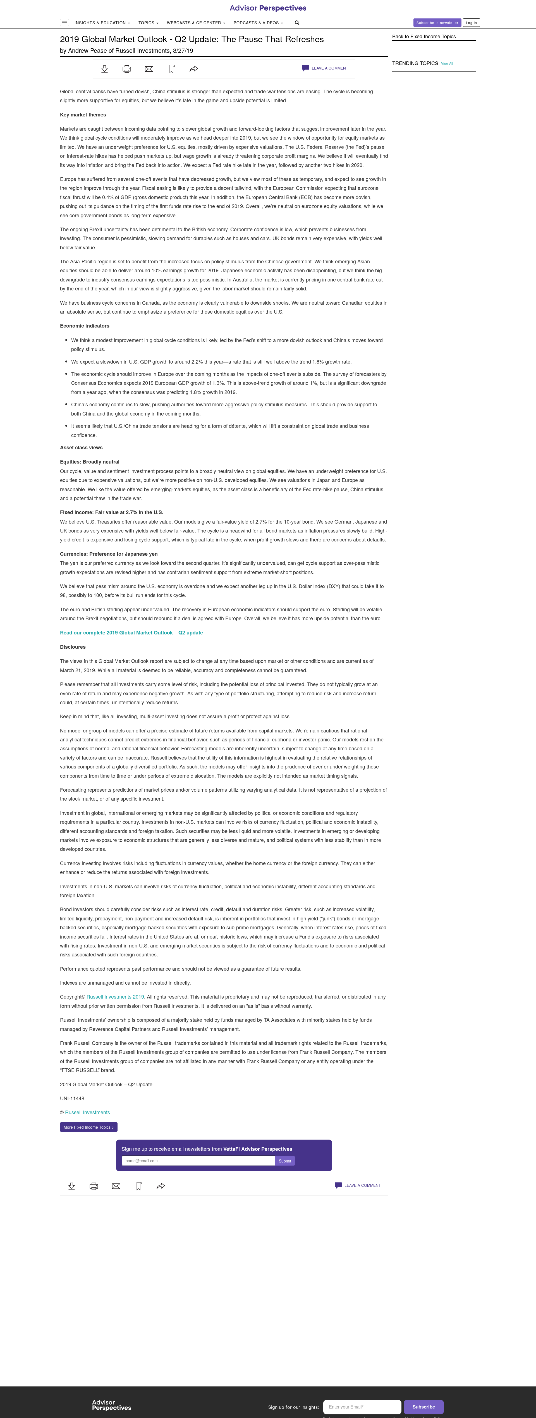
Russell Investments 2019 (115, 996)
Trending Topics (415, 63)
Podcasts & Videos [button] (257, 22)
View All (447, 63)
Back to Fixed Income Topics (424, 36)
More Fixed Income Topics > (89, 1127)
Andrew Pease (87, 50)
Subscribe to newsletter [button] (437, 22)
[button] (104, 69)
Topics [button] (147, 22)
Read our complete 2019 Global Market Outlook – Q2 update (131, 632)
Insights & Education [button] (101, 22)
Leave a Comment (329, 68)
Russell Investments (142, 50)
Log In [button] (471, 22)
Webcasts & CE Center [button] (194, 22)
